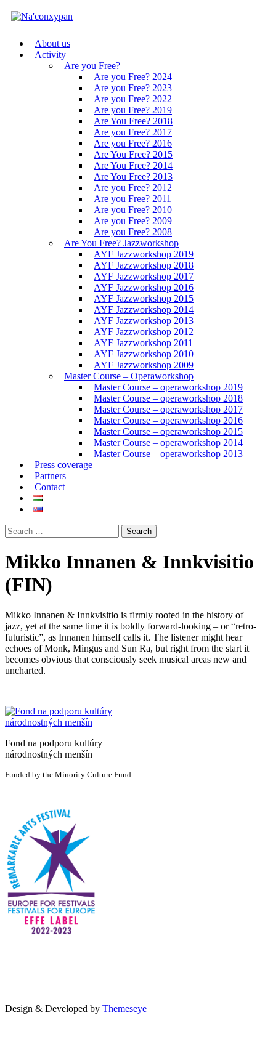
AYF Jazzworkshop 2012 (144, 331)
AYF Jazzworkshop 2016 (144, 287)
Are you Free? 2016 (133, 143)
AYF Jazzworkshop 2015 (144, 298)
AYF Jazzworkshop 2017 (144, 276)
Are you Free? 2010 (133, 209)
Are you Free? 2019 (133, 110)
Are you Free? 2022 (133, 99)
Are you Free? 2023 (133, 88)
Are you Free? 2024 (133, 76)
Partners (50, 476)
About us (52, 43)
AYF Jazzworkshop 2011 (143, 343)
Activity (50, 54)
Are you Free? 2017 (133, 132)
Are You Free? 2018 (133, 121)
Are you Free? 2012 (133, 187)
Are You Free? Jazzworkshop (121, 243)
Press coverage (63, 464)
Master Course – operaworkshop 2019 (168, 387)
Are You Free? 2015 (133, 154)
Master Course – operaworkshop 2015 (168, 431)
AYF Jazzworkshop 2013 (144, 320)
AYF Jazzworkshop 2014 (144, 309)
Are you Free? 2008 (133, 232)
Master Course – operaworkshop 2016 (168, 420)
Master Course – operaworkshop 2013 (168, 453)
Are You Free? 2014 (133, 165)
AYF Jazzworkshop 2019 (144, 254)
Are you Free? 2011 (132, 198)
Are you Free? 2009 (133, 221)
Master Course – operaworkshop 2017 (168, 409)
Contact (50, 487)
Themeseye (123, 1008)
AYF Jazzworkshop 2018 (144, 265)
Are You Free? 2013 (133, 176)
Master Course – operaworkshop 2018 (168, 398)
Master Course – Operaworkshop (129, 376)
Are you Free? (92, 65)
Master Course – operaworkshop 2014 (168, 442)
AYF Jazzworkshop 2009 (144, 365)
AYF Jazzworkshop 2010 (144, 354)
